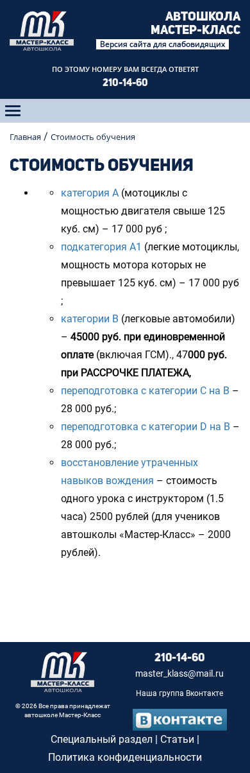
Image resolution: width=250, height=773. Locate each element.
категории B (90, 319)
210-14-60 (125, 83)
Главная (25, 137)
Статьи (177, 739)
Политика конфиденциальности (125, 757)
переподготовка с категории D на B (145, 427)
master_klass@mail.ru (179, 673)
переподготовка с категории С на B (145, 391)
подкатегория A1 (101, 247)
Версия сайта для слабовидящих (162, 44)
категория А (90, 193)
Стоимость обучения (93, 137)
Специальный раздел (102, 739)
